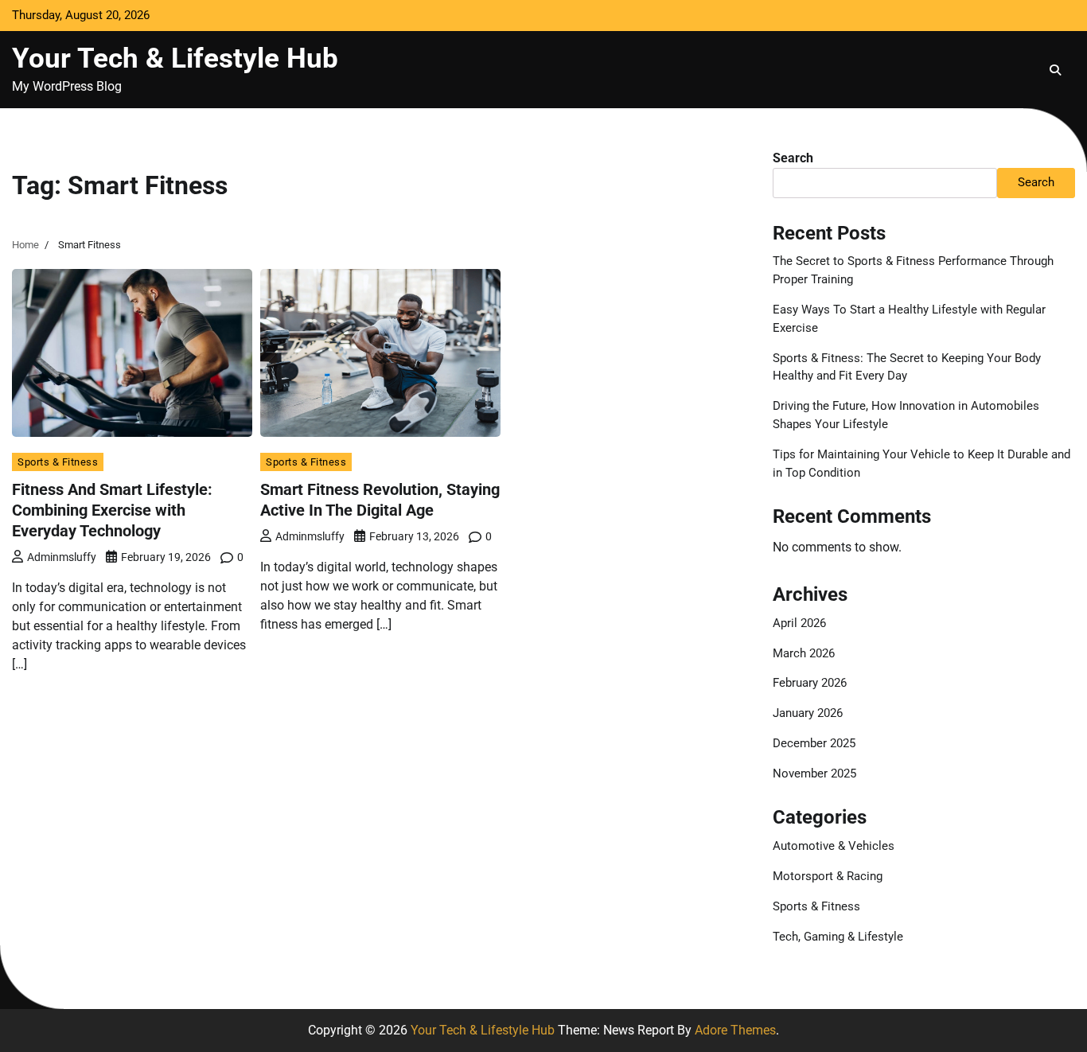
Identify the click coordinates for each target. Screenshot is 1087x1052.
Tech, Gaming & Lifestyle (838, 936)
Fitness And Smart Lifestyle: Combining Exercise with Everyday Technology (112, 510)
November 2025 (814, 773)
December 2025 (814, 743)
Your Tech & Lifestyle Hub (175, 58)
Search (793, 158)
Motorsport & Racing (827, 876)
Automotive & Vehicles (833, 846)
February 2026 (810, 683)
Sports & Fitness (58, 462)
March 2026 (804, 653)
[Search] (1055, 70)
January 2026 (808, 713)
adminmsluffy (61, 557)
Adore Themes (735, 1030)
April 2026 (799, 623)
